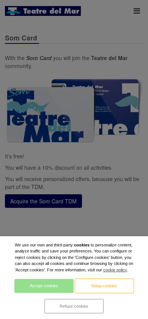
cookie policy (115, 270)
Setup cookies (104, 285)
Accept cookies (44, 285)
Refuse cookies (74, 306)
